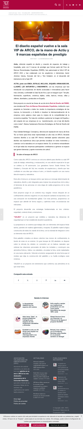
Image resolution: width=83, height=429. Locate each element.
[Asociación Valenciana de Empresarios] (6, 5)
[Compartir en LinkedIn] (55, 280)
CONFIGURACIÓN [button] (39, 425)
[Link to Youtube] (73, 4)
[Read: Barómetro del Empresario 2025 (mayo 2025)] (55, 378)
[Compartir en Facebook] (18, 280)
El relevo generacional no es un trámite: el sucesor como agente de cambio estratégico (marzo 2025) (63, 393)
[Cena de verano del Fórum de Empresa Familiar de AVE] (1, 214)
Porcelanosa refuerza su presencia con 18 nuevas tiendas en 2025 (41, 395)
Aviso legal (17, 399)
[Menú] (59, 5)
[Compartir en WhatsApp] (37, 280)
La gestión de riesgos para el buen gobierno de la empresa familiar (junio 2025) (63, 367)
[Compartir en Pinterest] (46, 280)
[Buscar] (55, 5)
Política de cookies (20, 403)
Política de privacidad (20, 401)
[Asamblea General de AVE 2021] (81, 214)
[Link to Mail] (79, 4)
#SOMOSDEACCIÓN (46, 59)
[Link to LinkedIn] (70, 4)
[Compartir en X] (27, 280)
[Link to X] (66, 4)
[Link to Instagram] (76, 4)
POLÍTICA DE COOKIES (58, 425)
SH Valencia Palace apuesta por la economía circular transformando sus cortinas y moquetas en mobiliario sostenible (41, 386)
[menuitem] (55, 5)
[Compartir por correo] (64, 280)
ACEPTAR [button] (23, 425)
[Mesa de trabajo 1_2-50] (41, 31)
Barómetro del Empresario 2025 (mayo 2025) (62, 379)
